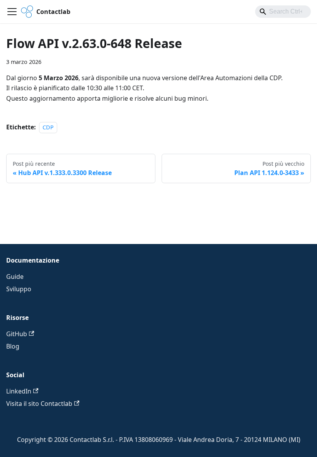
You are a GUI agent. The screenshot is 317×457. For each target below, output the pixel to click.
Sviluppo (18, 289)
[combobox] (283, 11)
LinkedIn (18, 391)
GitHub (16, 334)
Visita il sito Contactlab (39, 403)
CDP (48, 127)
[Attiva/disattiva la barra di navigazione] (12, 11)
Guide (15, 276)
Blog (12, 346)
